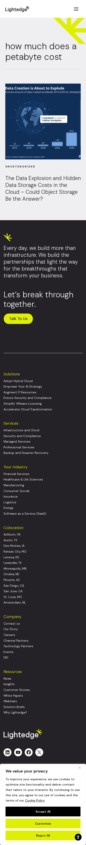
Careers (9, 635)
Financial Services (16, 474)
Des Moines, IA (14, 546)
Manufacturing (14, 485)
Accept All (43, 812)
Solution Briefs (14, 707)
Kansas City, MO (15, 551)
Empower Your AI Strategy (23, 386)
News (7, 678)
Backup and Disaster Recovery (26, 453)
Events (8, 652)
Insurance (11, 496)
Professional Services (19, 447)
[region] (43, 804)
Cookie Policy (35, 800)
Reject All (43, 835)
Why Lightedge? (15, 712)
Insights (9, 684)
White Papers (13, 696)
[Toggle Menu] (76, 9)
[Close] (81, 767)
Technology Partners (18, 646)
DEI (6, 657)
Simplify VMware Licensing (23, 404)
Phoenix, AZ (12, 580)
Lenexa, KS (11, 557)
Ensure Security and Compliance (28, 398)
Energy (9, 508)
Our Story (11, 629)
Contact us (12, 623)
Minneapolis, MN (15, 569)
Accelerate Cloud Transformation (28, 409)
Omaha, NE (11, 574)
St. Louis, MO (13, 597)
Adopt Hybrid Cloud (18, 381)
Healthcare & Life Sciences (23, 479)
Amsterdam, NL (15, 602)
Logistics (10, 502)
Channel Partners (16, 641)
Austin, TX (10, 540)
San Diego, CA (14, 586)
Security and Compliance (22, 436)
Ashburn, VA (12, 534)
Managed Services (17, 441)
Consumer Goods (17, 491)
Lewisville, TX (13, 563)
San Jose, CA (13, 591)
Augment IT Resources (20, 392)
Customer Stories (17, 690)
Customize (43, 823)
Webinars (10, 701)
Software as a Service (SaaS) (25, 514)
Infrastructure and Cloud (21, 430)
